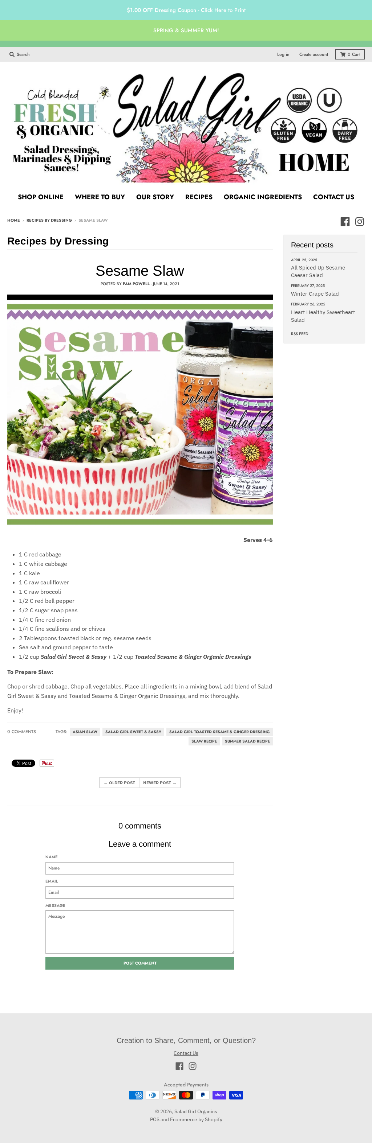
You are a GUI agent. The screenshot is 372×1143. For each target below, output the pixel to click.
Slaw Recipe (204, 741)
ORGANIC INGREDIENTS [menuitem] (263, 197)
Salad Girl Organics (195, 1111)
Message (55, 905)
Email (51, 881)
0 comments (21, 731)
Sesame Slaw (140, 271)
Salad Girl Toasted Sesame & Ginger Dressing (219, 732)
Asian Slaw (85, 732)
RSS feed (299, 334)
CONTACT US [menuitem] (333, 197)
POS (154, 1119)
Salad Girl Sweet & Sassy (133, 732)
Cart (354, 54)
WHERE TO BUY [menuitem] (100, 197)
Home (13, 220)
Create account (313, 54)
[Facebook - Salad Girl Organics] (345, 222)
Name (51, 857)
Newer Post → (160, 782)
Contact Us (186, 1053)
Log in (283, 54)
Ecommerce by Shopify (196, 1119)
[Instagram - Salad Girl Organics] (360, 222)
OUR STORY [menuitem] (155, 197)
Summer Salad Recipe (247, 741)
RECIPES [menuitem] (199, 197)
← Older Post (119, 782)
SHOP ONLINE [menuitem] (41, 197)
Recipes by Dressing (49, 220)
